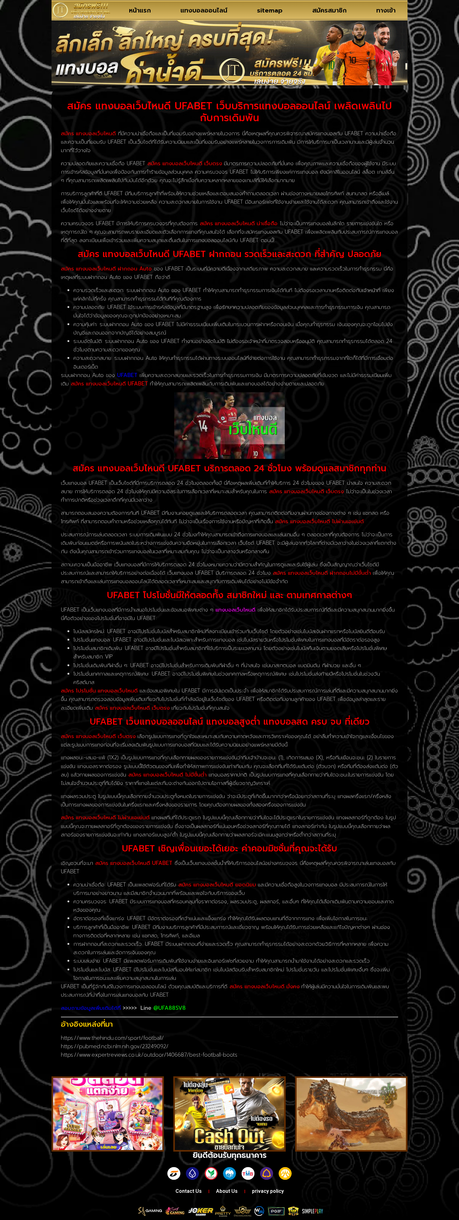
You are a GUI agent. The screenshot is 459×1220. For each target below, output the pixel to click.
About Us (227, 1191)
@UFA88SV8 (169, 1008)
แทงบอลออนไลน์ (203, 10)
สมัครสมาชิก (329, 10)
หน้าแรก (140, 10)
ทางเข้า (386, 10)
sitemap (270, 10)
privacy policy (268, 1191)
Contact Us (188, 1191)
